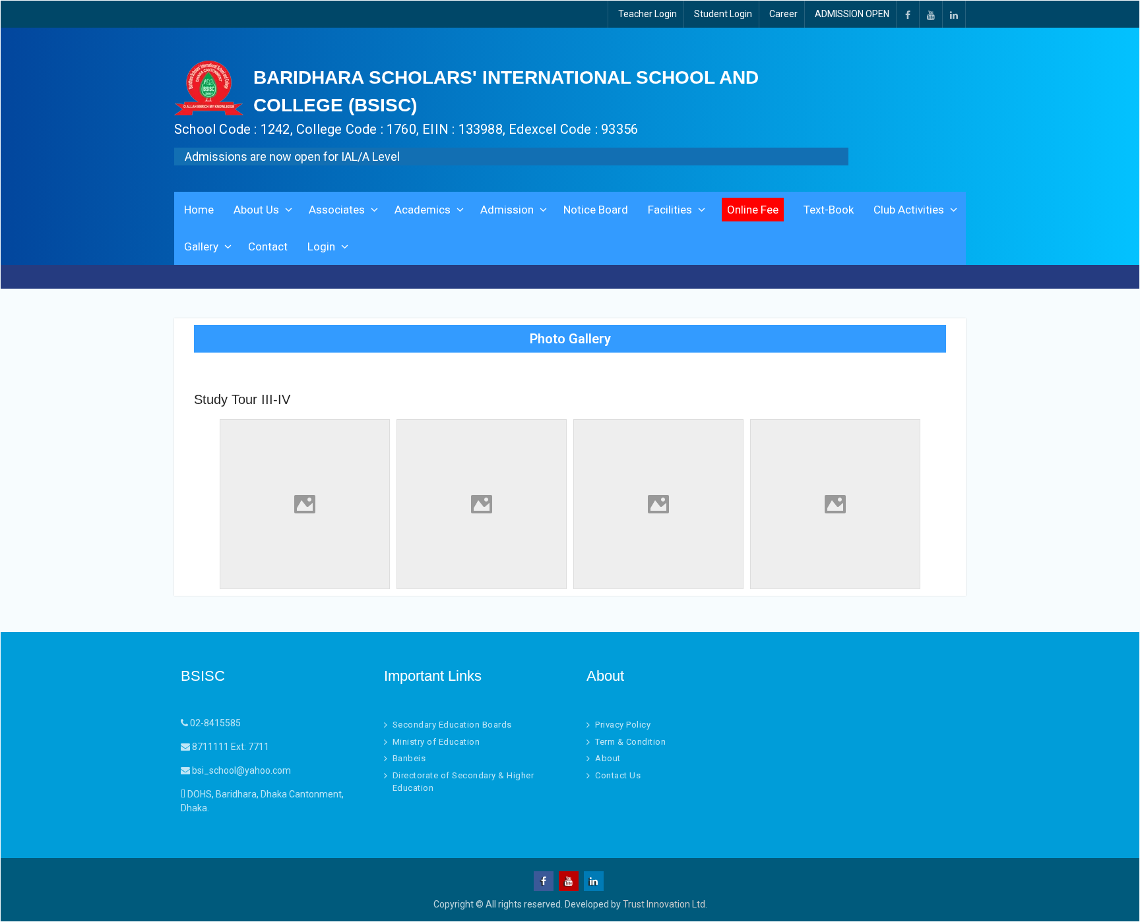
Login (321, 246)
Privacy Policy (622, 725)
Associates (337, 209)
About (608, 758)
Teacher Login (647, 14)
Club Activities (908, 209)
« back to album (226, 372)
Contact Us (618, 775)
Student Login (723, 14)
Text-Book (829, 209)
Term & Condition (630, 742)
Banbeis (409, 758)
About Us (256, 209)
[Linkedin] (954, 14)
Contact (268, 246)
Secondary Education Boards (452, 725)
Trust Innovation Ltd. (665, 904)
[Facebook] (907, 14)
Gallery (201, 246)
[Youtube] (930, 14)
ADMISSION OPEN (852, 14)
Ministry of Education (436, 742)
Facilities (670, 209)
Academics (423, 209)
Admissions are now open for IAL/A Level (292, 156)
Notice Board (595, 209)
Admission (507, 209)
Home (199, 209)
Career (783, 14)
